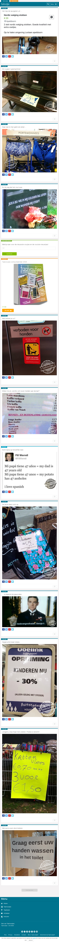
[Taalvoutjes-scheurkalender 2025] (29, 284)
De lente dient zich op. (10, 504)
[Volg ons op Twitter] (27, 931)
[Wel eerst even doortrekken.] (29, 853)
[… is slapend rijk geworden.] (29, 611)
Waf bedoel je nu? (8, 318)
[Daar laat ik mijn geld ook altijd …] (29, 150)
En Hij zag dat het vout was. (12, 187)
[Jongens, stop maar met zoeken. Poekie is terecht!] (29, 773)
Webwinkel (14, 1)
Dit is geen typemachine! (11, 69)
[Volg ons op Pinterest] (32, 931)
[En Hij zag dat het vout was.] (29, 209)
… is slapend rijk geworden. (12, 594)
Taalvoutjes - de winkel (7, 925)
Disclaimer (17, 935)
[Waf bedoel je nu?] (29, 348)
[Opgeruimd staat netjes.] (29, 680)
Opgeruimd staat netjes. (11, 642)
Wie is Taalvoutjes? (33, 935)
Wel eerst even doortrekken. (12, 828)
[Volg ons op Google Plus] (29, 931)
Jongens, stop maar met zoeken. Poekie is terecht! (20, 732)
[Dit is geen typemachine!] (29, 91)
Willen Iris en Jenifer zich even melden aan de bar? (20, 391)
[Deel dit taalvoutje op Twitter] (6, 56)
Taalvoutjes (5, 1)
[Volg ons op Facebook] (22, 931)
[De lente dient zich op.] (29, 542)
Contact (24, 935)
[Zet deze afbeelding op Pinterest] (9, 56)
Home (5, 903)
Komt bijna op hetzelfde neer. (13, 450)
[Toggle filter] (48, 4)
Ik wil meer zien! (29, 890)
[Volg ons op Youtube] (37, 931)
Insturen (6, 916)
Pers (5, 935)
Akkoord (31, 940)
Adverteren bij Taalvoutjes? (47, 935)
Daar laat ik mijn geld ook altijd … (14, 127)
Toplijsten (7, 910)
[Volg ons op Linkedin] (34, 931)
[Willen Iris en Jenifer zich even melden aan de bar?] (29, 413)
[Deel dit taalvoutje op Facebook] (3, 56)
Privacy (10, 935)
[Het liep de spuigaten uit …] (29, 33)
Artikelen (6, 913)
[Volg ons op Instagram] (24, 931)
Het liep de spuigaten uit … (12, 11)
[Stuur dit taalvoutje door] (12, 56)
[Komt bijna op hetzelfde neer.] (29, 471)
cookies (34, 938)
